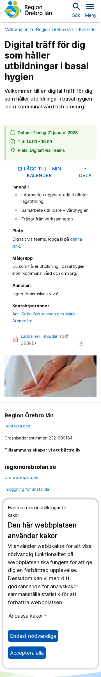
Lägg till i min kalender (39, 172)
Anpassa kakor (25, 616)
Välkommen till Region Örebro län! (39, 29)
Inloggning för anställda (26, 489)
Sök (76, 9)
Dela (85, 172)
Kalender (88, 29)
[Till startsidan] (28, 9)
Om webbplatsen (21, 477)
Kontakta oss (17, 426)
